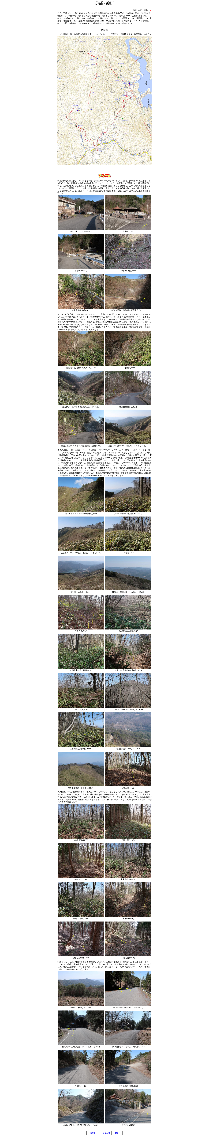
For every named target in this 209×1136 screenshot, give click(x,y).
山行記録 (105, 1133)
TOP (117, 1133)
